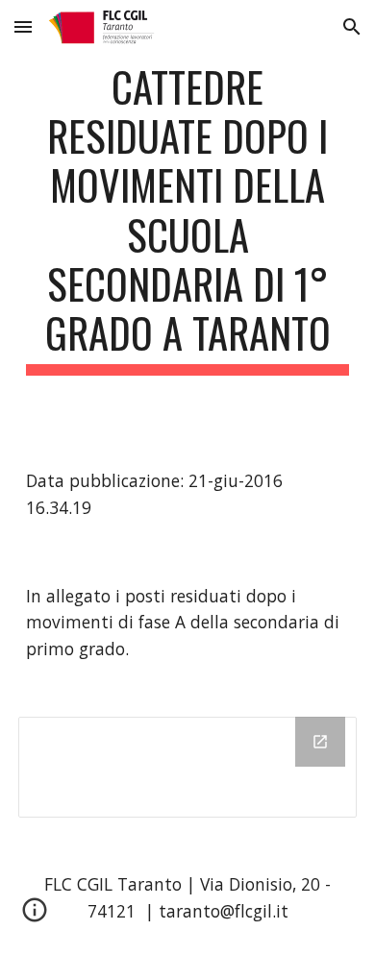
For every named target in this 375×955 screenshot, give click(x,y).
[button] (23, 26)
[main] (187, 218)
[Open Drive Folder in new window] (320, 742)
